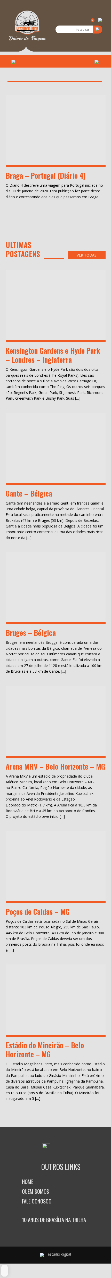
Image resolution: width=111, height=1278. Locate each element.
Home (27, 1181)
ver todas (87, 255)
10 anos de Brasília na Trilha (54, 1220)
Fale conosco (36, 1201)
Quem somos (35, 1191)
